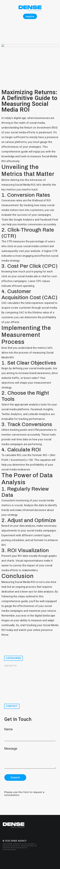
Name (8, 729)
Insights (10, 665)
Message (11, 748)
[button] (13, 658)
